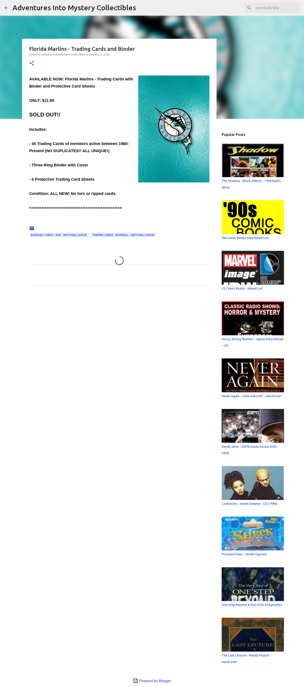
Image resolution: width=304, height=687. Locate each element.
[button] (31, 64)
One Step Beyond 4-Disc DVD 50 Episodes (252, 605)
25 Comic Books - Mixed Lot (242, 288)
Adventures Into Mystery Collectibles (74, 8)
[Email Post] (31, 230)
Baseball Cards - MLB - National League (59, 234)
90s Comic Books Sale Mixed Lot (245, 238)
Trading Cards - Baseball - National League (123, 234)
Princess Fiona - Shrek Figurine (244, 554)
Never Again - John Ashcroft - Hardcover (251, 396)
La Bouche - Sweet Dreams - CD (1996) (249, 503)
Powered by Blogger (154, 681)
